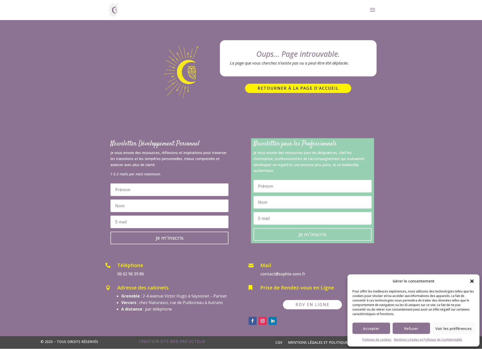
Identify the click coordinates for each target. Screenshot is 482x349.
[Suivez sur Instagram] (263, 321)
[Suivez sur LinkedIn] (273, 321)
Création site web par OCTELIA (172, 341)
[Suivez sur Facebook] (253, 321)
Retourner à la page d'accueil (298, 88)
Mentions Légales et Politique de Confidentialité (428, 339)
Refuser (411, 328)
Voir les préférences (453, 328)
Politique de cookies (376, 339)
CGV (278, 342)
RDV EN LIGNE (312, 304)
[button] (471, 281)
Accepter (371, 328)
